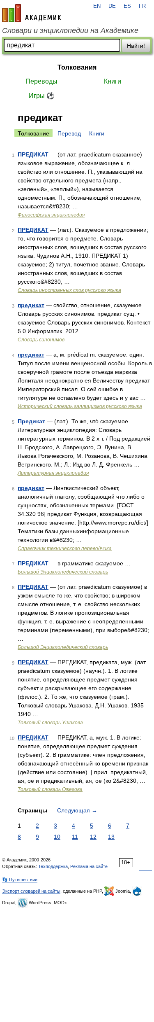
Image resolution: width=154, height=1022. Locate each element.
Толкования (77, 67)
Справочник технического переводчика (65, 548)
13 (111, 836)
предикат (31, 305)
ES (127, 6)
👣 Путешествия (19, 879)
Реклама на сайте (89, 866)
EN (97, 6)
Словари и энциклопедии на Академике (70, 30)
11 (75, 836)
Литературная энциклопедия (53, 473)
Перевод (69, 133)
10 (57, 836)
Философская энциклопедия (51, 215)
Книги (112, 81)
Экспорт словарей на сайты (31, 891)
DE (112, 6)
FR (142, 6)
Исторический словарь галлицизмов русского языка (80, 406)
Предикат (31, 421)
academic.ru (31, 13)
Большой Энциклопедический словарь (63, 572)
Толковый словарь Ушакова (50, 723)
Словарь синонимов (41, 340)
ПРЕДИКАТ (33, 154)
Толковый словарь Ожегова (50, 789)
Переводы (41, 81)
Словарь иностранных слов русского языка (69, 290)
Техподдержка (53, 866)
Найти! (136, 45)
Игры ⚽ (42, 95)
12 (93, 836)
